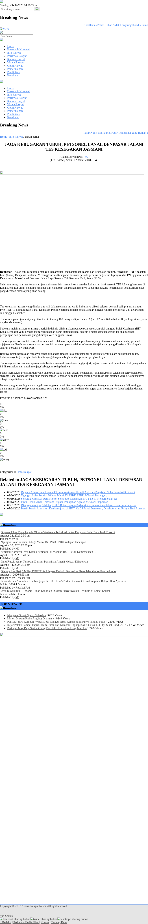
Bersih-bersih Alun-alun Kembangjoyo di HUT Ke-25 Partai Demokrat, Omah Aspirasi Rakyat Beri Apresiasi (83, 508)
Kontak (45, 922)
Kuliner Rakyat (16, 59)
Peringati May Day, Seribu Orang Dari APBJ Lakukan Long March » (47, 628)
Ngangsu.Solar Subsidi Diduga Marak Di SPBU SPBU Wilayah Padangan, (64, 495)
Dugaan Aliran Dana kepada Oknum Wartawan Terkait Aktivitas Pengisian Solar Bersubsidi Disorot (78, 492)
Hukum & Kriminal (18, 49)
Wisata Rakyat (15, 62)
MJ (86, 156)
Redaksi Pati (23, 577)
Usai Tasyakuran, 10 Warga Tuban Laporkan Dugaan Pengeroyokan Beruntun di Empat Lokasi (55, 590)
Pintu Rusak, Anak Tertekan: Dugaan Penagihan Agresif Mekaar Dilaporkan (64, 501)
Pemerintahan (15, 68)
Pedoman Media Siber (26, 922)
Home (10, 46)
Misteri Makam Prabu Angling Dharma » (30, 618)
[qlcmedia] (1, 922)
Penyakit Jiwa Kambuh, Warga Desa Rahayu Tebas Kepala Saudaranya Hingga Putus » (57, 621)
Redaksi (6, 922)
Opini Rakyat (15, 65)
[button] (37, 9)
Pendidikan (13, 72)
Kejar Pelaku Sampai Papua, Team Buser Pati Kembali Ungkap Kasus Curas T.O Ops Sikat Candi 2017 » (67, 624)
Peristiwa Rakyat (17, 55)
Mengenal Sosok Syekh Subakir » (26, 615)
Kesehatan (13, 75)
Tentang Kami (59, 922)
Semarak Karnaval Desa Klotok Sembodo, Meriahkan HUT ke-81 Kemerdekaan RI (69, 498)
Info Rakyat (14, 52)
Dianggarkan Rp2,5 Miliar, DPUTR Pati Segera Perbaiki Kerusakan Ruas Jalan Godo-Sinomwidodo (78, 505)
